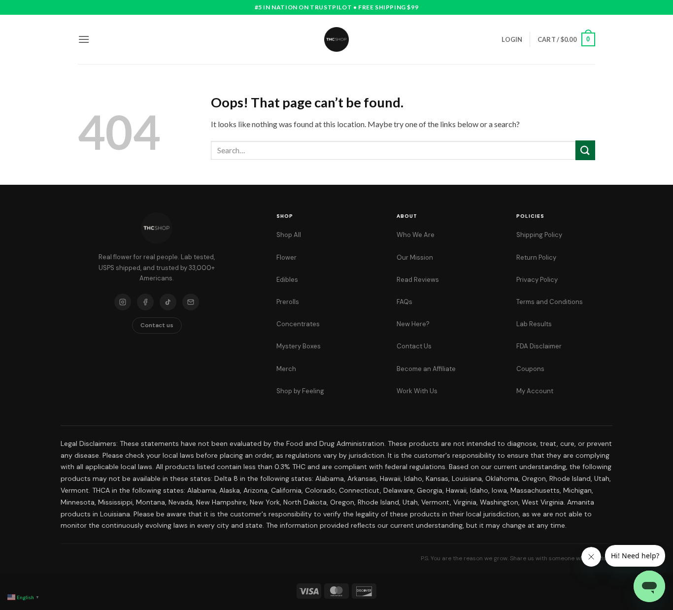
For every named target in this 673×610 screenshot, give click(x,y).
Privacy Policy (537, 279)
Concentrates (298, 324)
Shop (284, 216)
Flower (286, 257)
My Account (534, 391)
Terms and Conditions (549, 302)
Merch (286, 369)
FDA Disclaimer (539, 346)
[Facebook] (145, 302)
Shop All (288, 235)
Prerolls (287, 302)
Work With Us (417, 391)
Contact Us (414, 346)
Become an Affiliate (426, 369)
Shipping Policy (539, 235)
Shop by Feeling (300, 391)
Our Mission (415, 257)
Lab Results (534, 324)
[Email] (190, 302)
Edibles (287, 279)
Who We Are (416, 235)
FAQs (404, 302)
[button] (84, 39)
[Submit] (585, 150)
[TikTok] (168, 302)
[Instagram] (122, 302)
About (407, 216)
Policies (530, 216)
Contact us (156, 325)
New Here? (413, 324)
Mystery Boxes (298, 346)
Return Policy (536, 257)
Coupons (530, 369)
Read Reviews (418, 279)
